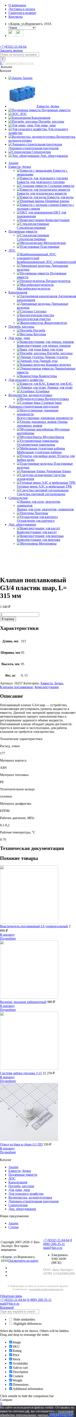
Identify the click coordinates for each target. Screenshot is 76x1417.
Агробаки (42, 391)
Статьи (13, 1227)
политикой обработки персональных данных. (36, 1413)
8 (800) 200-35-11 (57, 1242)
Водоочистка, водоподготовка (30, 395)
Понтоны (41, 513)
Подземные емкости (56, 110)
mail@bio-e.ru (52, 1248)
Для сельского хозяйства (25, 380)
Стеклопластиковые (31, 227)
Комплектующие (57, 220)
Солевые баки (51, 402)
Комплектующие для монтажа (38, 539)
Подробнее (8, 938)
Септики (40, 311)
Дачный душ (48, 361)
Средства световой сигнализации (41, 494)
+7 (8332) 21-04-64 (13, 46)
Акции (28, 78)
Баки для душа (52, 349)
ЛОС (23, 114)
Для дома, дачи (45, 125)
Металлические (54, 243)
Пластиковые (50, 246)
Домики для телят (60, 387)
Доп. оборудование (54, 156)
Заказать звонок (11, 50)
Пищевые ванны (57, 201)
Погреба (39, 330)
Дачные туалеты (56, 357)
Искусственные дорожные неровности (45, 418)
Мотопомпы (48, 543)
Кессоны (40, 334)
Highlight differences (27, 1323)
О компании (17, 5)
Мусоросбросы (53, 437)
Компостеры (48, 376)
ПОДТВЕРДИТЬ (61, 1415)
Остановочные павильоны (36, 444)
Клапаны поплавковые (16, 687)
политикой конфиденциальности (46, 1289)
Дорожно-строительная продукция (33, 148)
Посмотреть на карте (23, 1260)
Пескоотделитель (58, 281)
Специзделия (41, 152)
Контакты (15, 16)
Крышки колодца (58, 364)
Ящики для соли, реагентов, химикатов (45, 509)
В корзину (8, 619)
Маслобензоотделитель (33, 288)
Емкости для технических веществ (42, 193)
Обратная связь (11, 1296)
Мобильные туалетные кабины (39, 452)
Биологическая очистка (34, 319)
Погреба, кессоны (51, 121)
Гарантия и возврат (22, 13)
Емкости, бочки (48, 106)
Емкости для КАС (60, 383)
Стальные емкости (61, 186)
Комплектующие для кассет (37, 532)
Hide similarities (24, 1319)
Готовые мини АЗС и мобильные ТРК (44, 486)
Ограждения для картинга (35, 520)
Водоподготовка (57, 399)
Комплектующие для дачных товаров (44, 345)
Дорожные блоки (58, 471)
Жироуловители (55, 323)
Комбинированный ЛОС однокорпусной (46, 262)
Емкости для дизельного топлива (41, 182)
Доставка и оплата (21, 9)
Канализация (40, 117)
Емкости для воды (60, 197)
